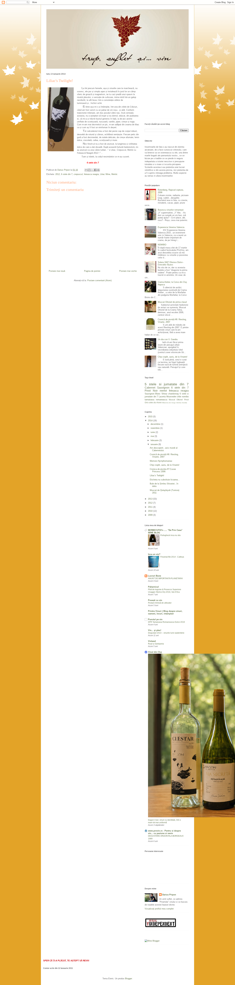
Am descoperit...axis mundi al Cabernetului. (163, 449)
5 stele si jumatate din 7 (167, 384)
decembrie (156, 424)
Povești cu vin (155, 600)
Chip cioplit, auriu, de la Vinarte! (172, 357)
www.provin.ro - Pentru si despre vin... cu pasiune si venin (164, 832)
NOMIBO (162, 244)
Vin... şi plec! (154, 630)
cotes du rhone (155, 402)
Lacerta (162, 396)
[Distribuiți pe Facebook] (95, 170)
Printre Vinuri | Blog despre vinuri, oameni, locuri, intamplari (165, 612)
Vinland (152, 641)
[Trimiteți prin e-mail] (86, 170)
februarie (155, 440)
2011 (150, 507)
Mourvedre (171, 396)
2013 (150, 499)
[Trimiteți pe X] (92, 170)
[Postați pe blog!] (89, 170)
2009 (150, 515)
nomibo (185, 396)
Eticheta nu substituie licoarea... (165, 479)
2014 (150, 420)
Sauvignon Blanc (153, 393)
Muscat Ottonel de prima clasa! (172, 302)
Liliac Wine (105, 174)
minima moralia (181, 403)
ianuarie (154, 444)
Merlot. (114, 174)
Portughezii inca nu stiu (170, 535)
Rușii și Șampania (156, 644)
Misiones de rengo (169, 403)
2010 (150, 511)
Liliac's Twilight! (157, 475)
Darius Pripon (169, 894)
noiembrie (155, 428)
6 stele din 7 (66, 174)
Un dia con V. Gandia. (168, 339)
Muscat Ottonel (176, 400)
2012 (57, 174)
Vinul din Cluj (155, 652)
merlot (163, 390)
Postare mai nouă (57, 271)
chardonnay (173, 393)
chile (179, 396)
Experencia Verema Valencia (171, 227)
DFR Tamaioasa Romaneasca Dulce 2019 (166, 622)
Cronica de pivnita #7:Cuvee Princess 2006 (163, 470)
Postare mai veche (128, 271)
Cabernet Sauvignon (157, 387)
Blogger (128, 978)
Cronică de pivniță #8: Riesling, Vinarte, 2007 (164, 455)
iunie (153, 432)
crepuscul (78, 174)
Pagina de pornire (92, 271)
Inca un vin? (154, 554)
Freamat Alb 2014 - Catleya (172, 557)
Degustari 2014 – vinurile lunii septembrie (166, 633)
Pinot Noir (151, 390)
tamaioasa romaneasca (156, 399)
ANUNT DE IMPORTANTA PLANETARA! (165, 578)
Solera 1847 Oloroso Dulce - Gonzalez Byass (171, 263)
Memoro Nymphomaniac (161, 461)
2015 (150, 416)
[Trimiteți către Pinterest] (98, 170)
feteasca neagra (91, 174)
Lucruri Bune (154, 576)
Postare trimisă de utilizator (160, 603)
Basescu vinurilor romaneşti (171, 210)
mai (153, 436)
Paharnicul (153, 587)
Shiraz (164, 393)
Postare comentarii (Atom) (99, 280)
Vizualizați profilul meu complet (159, 909)
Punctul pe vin (155, 619)
